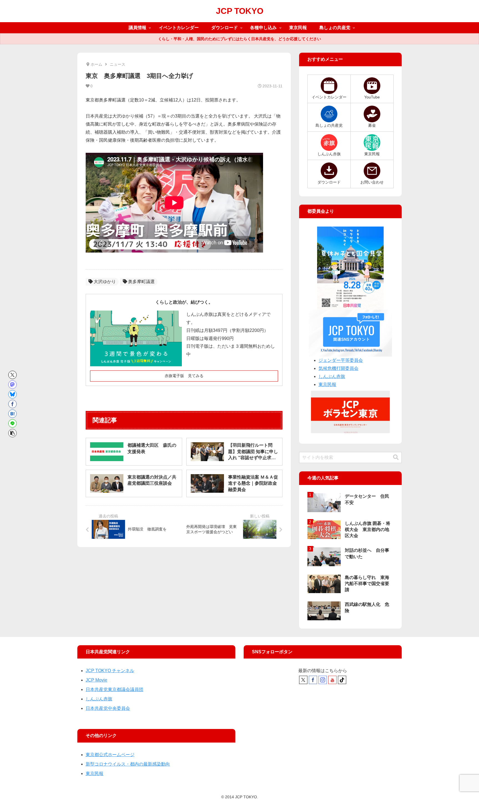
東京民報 (327, 384)
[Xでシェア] (12, 375)
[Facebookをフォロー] (313, 680)
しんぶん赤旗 (332, 376)
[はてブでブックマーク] (12, 414)
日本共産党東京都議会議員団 (114, 689)
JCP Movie (96, 680)
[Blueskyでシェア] (12, 394)
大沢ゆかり (105, 281)
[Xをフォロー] (303, 680)
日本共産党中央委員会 (108, 708)
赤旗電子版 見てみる (184, 375)
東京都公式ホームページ (110, 754)
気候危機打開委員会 (338, 368)
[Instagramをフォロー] (323, 680)
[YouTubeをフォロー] (332, 680)
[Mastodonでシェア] (12, 384)
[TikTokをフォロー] (342, 680)
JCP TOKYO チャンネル (110, 670)
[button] (12, 433)
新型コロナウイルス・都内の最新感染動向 (128, 764)
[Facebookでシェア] (12, 404)
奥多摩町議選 (141, 281)
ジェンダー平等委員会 (341, 360)
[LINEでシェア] (12, 423)
